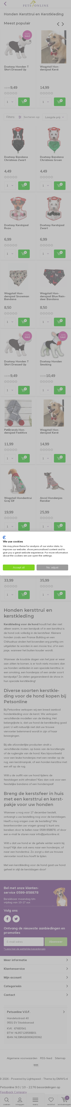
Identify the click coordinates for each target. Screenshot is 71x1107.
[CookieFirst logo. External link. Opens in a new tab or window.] (4, 537)
